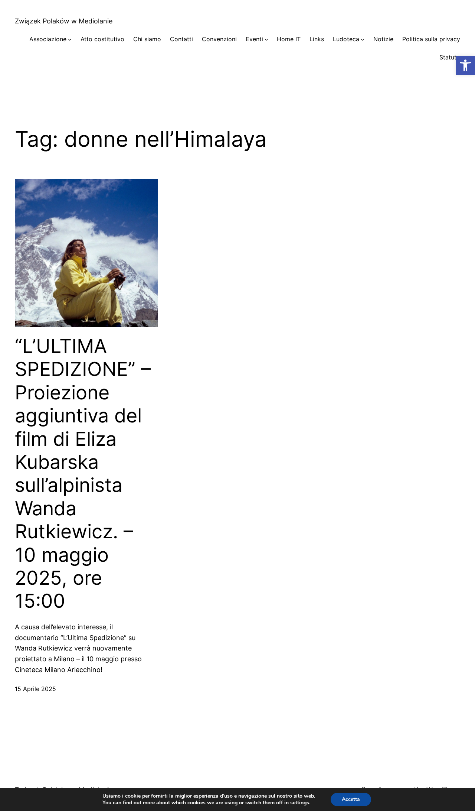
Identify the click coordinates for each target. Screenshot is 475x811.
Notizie (383, 39)
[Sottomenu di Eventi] (266, 39)
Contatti (181, 39)
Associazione (47, 39)
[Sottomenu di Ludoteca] (362, 39)
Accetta (351, 799)
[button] (465, 65)
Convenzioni (219, 39)
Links (316, 39)
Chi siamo (147, 39)
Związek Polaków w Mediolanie (63, 21)
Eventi (254, 39)
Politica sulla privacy (431, 39)
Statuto (449, 57)
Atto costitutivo (102, 39)
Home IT (289, 39)
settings (299, 802)
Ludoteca (346, 39)
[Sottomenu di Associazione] (70, 39)
